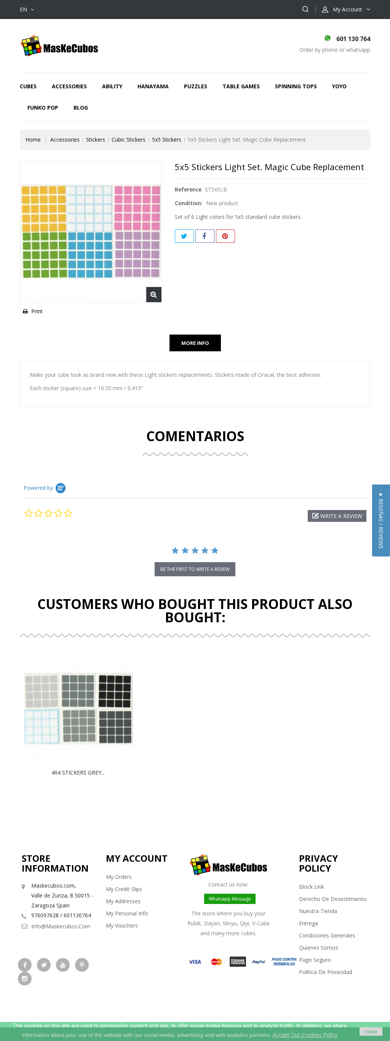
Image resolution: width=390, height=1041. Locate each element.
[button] (337, 516)
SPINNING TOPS (296, 86)
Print (37, 311)
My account (137, 858)
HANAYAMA (153, 86)
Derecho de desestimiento (333, 898)
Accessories (69, 86)
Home (33, 139)
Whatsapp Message (230, 899)
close (371, 1031)
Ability (112, 86)
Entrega (308, 923)
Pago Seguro (315, 959)
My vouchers (122, 925)
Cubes (28, 86)
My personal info (127, 913)
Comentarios (195, 436)
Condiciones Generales (327, 935)
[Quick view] (86, 708)
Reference (188, 189)
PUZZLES (195, 86)
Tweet (184, 236)
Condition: (189, 203)
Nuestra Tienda (318, 911)
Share (204, 236)
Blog (81, 107)
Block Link (311, 886)
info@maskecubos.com (60, 926)
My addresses (123, 901)
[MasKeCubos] (59, 45)
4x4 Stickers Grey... (78, 772)
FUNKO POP (42, 107)
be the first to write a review (195, 569)
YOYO (339, 86)
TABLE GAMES (241, 86)
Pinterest (225, 236)
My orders (119, 876)
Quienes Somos (318, 947)
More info (195, 343)
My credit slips (124, 889)
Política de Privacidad (325, 972)
